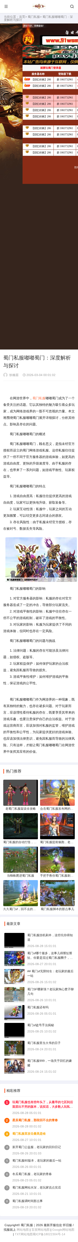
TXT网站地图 (24, 1234)
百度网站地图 (40, 1229)
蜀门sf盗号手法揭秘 (40, 1025)
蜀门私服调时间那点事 (27, 1201)
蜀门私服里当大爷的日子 (44, 1043)
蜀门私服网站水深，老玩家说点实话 (36, 1187)
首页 (22, 16)
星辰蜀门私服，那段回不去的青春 (35, 1120)
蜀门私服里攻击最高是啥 (29, 1133)
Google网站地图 (63, 1229)
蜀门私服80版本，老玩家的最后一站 (36, 1160)
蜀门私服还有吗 (38, 1007)
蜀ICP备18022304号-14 (49, 1234)
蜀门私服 (34, 16)
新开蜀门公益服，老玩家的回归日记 (36, 1147)
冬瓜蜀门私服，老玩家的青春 (32, 1174)
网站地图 (23, 1229)
